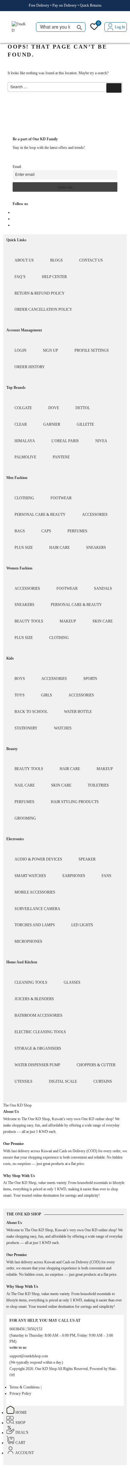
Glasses (72, 982)
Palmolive (25, 457)
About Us (24, 260)
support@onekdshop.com (28, 1356)
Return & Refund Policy (40, 293)
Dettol (82, 408)
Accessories (95, 514)
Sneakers (96, 547)
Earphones (73, 876)
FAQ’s (20, 277)
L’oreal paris (65, 441)
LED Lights (82, 925)
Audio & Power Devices (38, 859)
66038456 (17, 1329)
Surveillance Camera (37, 909)
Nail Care (25, 785)
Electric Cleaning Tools (40, 1032)
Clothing (24, 498)
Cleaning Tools (31, 982)
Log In (120, 27)
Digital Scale (63, 1081)
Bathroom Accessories (38, 1015)
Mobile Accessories (35, 892)
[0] (94, 28)
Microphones (28, 941)
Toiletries (98, 785)
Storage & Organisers (38, 1048)
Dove (53, 408)
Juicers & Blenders (34, 999)
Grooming (25, 818)
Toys (20, 695)
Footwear (61, 498)
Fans (106, 876)
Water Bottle (78, 711)
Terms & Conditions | (25, 1387)
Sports (90, 678)
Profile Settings (91, 350)
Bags (20, 531)
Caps (46, 531)
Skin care (102, 621)
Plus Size (24, 547)
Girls (46, 695)
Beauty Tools (29, 621)
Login (21, 350)
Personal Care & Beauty (40, 514)
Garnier (51, 424)
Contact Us (91, 260)
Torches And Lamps (35, 925)
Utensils (23, 1081)
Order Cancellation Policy (43, 309)
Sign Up (50, 350)
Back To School (31, 711)
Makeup (68, 621)
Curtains (102, 1081)
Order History (30, 367)
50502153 (34, 1329)
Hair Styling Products (75, 802)
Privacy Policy (20, 1393)
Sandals (103, 588)
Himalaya (25, 441)
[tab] (17, 1105)
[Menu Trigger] (7, 27)
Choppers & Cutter (96, 1065)
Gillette (85, 424)
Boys (20, 678)
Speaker (87, 859)
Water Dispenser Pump (37, 1065)
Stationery (26, 728)
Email (17, 166)
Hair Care (59, 547)
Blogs (56, 260)
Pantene (61, 457)
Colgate (23, 408)
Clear (21, 424)
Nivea (101, 441)
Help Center (54, 277)
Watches (63, 728)
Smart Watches (30, 876)
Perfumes (77, 531)
